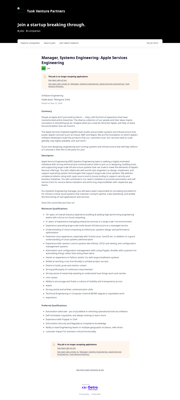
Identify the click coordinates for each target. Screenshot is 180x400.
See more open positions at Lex (90, 370)
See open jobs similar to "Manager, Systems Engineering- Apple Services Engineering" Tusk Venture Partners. (88, 85)
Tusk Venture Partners (46, 11)
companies (30, 43)
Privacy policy (84, 394)
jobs (49, 43)
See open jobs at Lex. (57, 80)
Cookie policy (96, 394)
